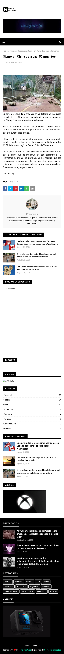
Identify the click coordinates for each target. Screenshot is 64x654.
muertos (29, 167)
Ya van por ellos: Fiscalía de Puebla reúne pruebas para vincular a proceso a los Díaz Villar (37, 534)
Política (32, 400)
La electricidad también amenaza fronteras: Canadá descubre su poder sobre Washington (37, 242)
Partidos (32, 419)
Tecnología (21, 587)
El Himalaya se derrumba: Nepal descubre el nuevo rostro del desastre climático (36, 255)
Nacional (32, 395)
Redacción (32, 214)
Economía (32, 409)
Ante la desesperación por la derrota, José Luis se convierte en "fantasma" (37, 547)
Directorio (36, 646)
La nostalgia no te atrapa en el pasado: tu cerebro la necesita (36, 459)
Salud (46, 582)
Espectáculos (32, 424)
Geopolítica (22, 51)
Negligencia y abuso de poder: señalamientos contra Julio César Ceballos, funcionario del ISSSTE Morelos (38, 561)
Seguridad (34, 587)
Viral (32, 404)
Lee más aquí (9, 173)
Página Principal (9, 51)
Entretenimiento (11, 591)
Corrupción (32, 414)
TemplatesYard (25, 650)
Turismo (53, 591)
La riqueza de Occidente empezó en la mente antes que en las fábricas (37, 268)
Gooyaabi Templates (52, 650)
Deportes (46, 587)
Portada (8, 582)
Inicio (27, 646)
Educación (32, 428)
